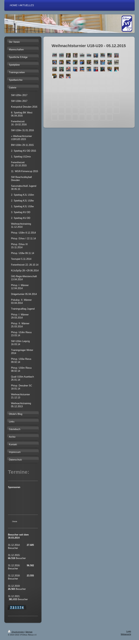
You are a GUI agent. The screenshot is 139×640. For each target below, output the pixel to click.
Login (128, 631)
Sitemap (28, 632)
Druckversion (17, 632)
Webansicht (126, 634)
